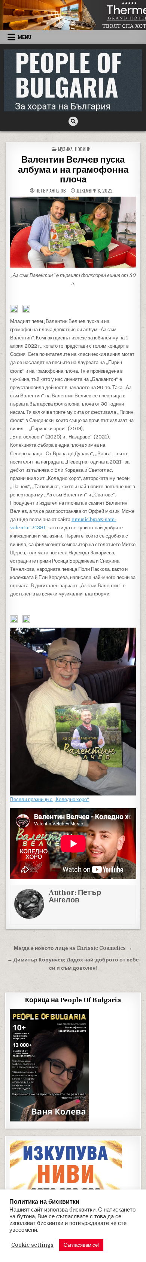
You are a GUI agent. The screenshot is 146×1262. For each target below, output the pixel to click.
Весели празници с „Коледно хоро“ (49, 799)
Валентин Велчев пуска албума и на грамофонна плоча (73, 169)
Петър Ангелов (51, 190)
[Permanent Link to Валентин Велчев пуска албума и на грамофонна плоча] (73, 232)
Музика (65, 149)
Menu (24, 37)
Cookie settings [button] (32, 1245)
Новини (83, 149)
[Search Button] (73, 121)
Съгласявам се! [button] (81, 1245)
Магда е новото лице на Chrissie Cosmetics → (73, 948)
